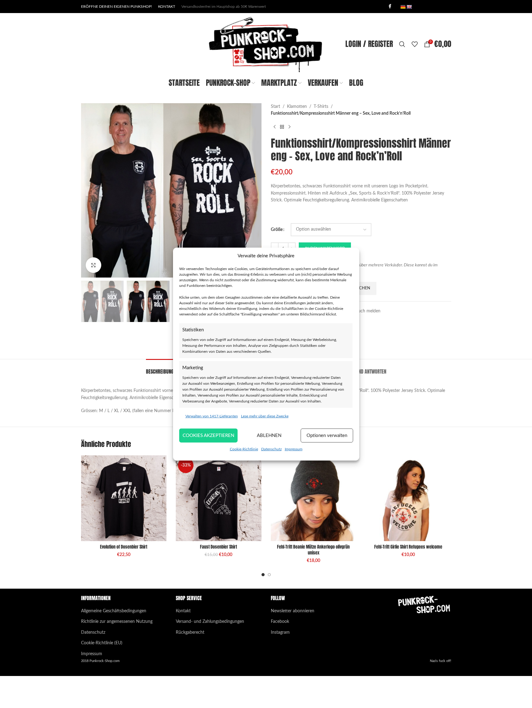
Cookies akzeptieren (208, 435)
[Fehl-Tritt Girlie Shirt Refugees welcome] (408, 498)
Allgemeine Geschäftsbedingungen (113, 611)
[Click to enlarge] (93, 265)
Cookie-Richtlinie (244, 449)
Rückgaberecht (190, 632)
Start (275, 106)
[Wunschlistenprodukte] (414, 44)
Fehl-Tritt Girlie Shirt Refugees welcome (408, 547)
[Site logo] (265, 44)
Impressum (293, 449)
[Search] (402, 44)
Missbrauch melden (361, 311)
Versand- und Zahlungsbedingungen (210, 621)
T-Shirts (321, 106)
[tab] (160, 368)
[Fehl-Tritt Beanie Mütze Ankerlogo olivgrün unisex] (314, 498)
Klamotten (297, 106)
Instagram (280, 632)
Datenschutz (271, 449)
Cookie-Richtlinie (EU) (101, 643)
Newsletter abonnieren (292, 611)
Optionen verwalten (327, 435)
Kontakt (183, 611)
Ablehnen (269, 435)
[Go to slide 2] (269, 574)
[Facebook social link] (390, 6)
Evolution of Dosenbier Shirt (123, 547)
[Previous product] (274, 127)
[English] (409, 6)
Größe (277, 230)
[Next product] (289, 127)
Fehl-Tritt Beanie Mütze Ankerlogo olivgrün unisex (313, 550)
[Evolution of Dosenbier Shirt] (124, 498)
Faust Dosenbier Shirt (218, 547)
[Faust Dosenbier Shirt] (218, 498)
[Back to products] (282, 127)
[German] (403, 6)
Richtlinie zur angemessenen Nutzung (116, 621)
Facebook (280, 621)
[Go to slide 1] (263, 574)
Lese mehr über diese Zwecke (265, 416)
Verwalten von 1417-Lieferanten (211, 416)
